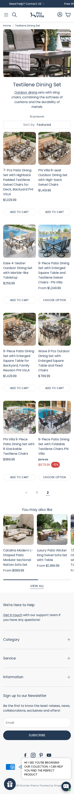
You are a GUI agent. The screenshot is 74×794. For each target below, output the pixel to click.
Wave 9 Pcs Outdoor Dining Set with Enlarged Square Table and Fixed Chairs (54, 361)
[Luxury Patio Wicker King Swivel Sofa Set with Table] (52, 529)
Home (7, 25)
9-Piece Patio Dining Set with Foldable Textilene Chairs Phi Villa (53, 446)
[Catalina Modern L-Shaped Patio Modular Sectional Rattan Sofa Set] (18, 529)
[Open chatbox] (66, 786)
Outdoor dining (25, 92)
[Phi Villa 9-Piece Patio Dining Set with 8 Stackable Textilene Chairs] (19, 417)
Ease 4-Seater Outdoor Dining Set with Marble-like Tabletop (17, 270)
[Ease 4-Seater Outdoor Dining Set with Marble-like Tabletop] (19, 241)
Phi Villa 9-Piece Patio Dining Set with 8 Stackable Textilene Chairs (19, 446)
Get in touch (12, 615)
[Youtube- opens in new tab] (49, 755)
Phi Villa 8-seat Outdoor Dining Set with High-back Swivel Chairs (52, 177)
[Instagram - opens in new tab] (33, 755)
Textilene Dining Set (27, 25)
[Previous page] (26, 492)
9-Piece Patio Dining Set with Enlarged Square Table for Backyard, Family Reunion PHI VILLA (18, 361)
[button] (6, 14)
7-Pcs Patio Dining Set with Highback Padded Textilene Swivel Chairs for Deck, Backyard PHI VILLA (18, 182)
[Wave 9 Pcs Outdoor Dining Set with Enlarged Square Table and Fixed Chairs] (54, 329)
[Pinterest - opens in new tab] (41, 755)
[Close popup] (65, 762)
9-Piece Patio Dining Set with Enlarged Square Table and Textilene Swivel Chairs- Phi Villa (53, 273)
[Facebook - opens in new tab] (25, 755)
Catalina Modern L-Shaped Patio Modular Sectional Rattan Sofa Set (18, 557)
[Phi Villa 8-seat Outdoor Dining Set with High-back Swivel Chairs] (54, 148)
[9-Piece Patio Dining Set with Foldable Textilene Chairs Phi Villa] (54, 417)
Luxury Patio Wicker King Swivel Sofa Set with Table (52, 555)
